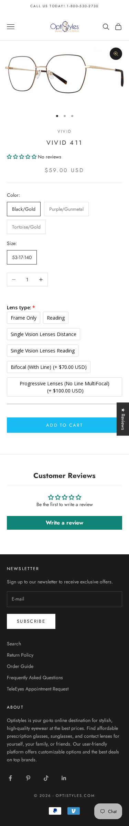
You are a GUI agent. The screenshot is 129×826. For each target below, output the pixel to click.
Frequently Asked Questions (35, 677)
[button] (22, 156)
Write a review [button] (64, 523)
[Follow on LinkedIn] (64, 778)
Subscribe (31, 621)
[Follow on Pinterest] (28, 778)
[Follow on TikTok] (46, 778)
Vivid (64, 131)
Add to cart (64, 425)
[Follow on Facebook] (10, 778)
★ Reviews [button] (123, 419)
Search (14, 643)
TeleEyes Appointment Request (37, 688)
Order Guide (20, 666)
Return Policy (20, 654)
